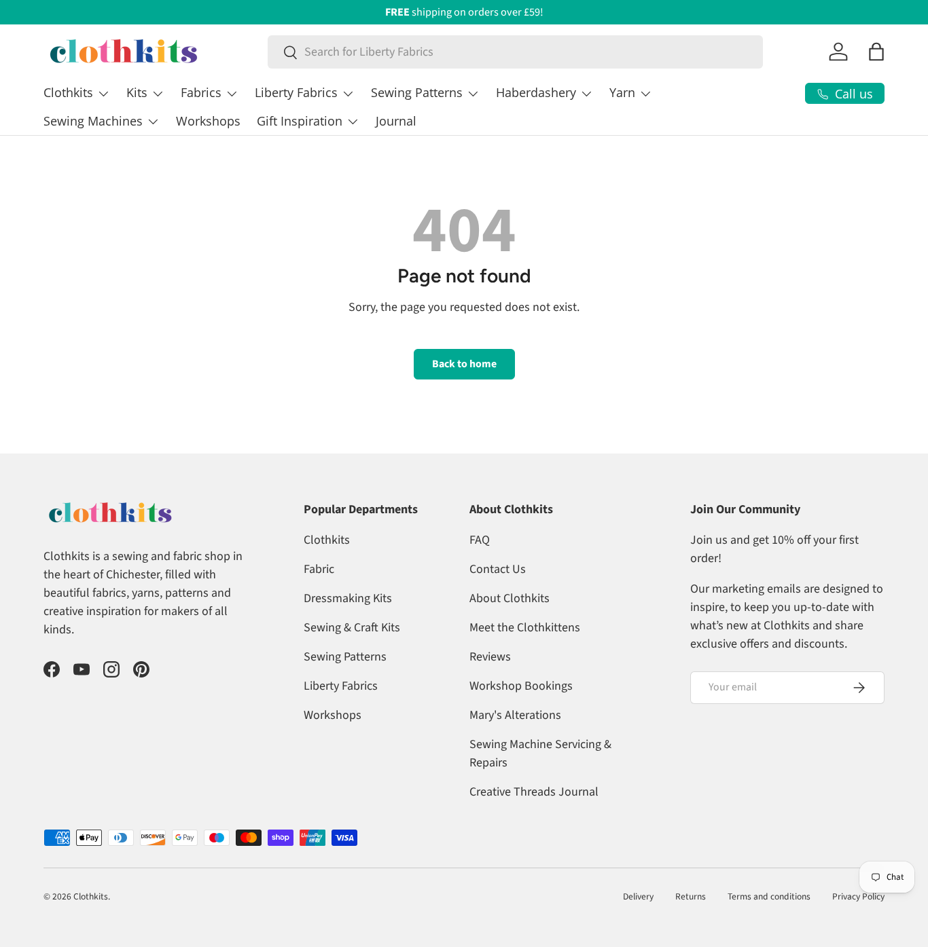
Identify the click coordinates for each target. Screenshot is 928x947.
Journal (396, 121)
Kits (136, 92)
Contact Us (497, 569)
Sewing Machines (93, 121)
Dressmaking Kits (348, 598)
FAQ (479, 540)
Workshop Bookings (521, 685)
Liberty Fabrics (296, 92)
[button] (876, 52)
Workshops (208, 121)
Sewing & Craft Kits (352, 627)
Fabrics (201, 92)
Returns (690, 896)
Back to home (464, 363)
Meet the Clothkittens (524, 627)
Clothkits (68, 92)
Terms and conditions (769, 896)
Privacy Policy (858, 896)
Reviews (490, 656)
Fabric (319, 569)
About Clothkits (509, 598)
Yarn (622, 92)
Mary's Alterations (515, 715)
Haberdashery (536, 92)
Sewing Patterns (417, 92)
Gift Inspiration (299, 121)
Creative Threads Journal (534, 791)
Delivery (638, 896)
